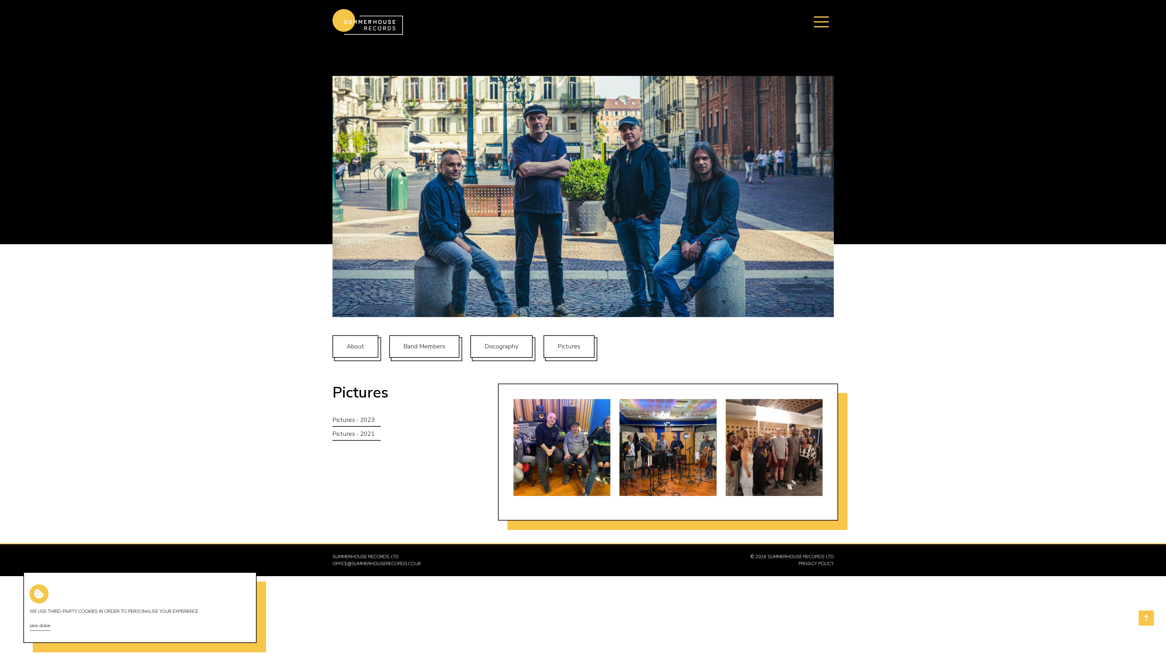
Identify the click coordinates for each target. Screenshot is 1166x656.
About (355, 346)
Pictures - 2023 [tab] (353, 420)
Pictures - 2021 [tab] (353, 434)
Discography (501, 346)
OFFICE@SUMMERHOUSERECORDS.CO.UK (376, 564)
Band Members (424, 346)
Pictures (569, 346)
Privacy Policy (816, 564)
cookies (88, 611)
